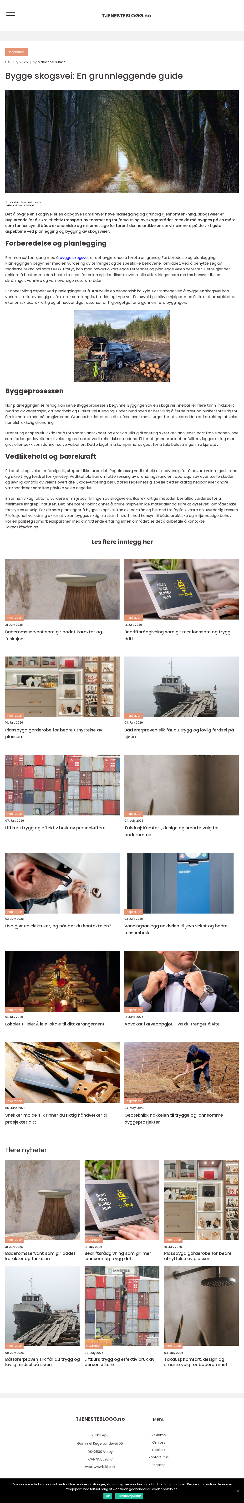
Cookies (158, 1449)
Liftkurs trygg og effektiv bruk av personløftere (55, 828)
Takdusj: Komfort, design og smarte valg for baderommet (171, 831)
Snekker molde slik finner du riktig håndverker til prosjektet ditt (56, 1118)
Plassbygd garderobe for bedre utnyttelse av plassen (53, 733)
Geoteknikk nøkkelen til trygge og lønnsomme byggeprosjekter (173, 1118)
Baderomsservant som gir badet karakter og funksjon (53, 635)
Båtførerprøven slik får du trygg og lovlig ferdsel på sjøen (179, 733)
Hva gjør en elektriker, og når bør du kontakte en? (58, 926)
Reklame (159, 1435)
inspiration (17, 52)
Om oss (158, 1442)
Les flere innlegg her (122, 542)
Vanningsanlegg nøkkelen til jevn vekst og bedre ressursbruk (176, 929)
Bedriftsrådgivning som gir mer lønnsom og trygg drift (177, 635)
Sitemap (159, 1464)
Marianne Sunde (52, 62)
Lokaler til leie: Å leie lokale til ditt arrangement (55, 1024)
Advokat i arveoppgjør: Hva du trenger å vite (172, 1024)
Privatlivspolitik (129, 1496)
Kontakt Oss (159, 1457)
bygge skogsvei (74, 257)
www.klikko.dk (104, 1466)
